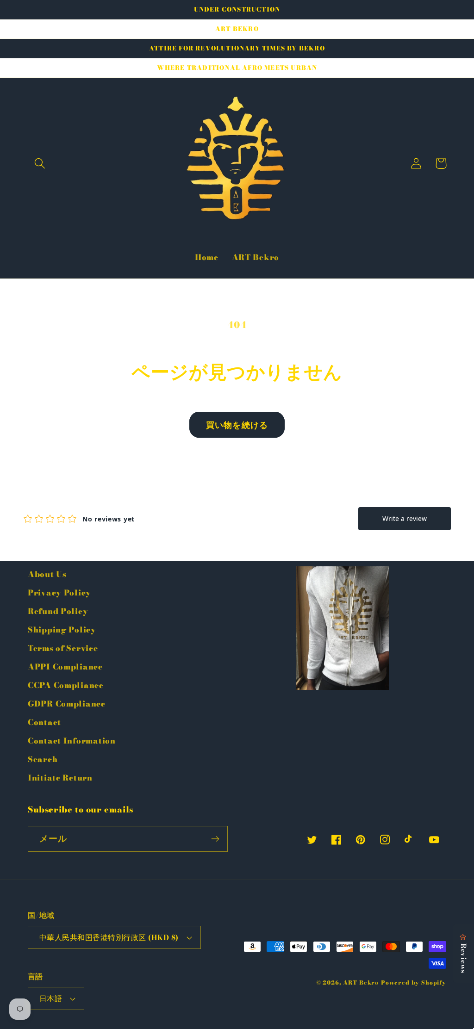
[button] (40, 163)
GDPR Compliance (67, 704)
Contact (44, 722)
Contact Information (72, 741)
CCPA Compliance (66, 685)
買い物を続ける (237, 425)
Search (42, 759)
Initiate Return (60, 778)
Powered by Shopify (413, 982)
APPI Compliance (65, 667)
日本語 (50, 998)
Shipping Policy (62, 630)
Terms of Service (63, 648)
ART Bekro (361, 982)
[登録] (215, 839)
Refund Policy (58, 611)
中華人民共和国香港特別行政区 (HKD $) (109, 937)
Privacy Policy (59, 593)
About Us (47, 574)
